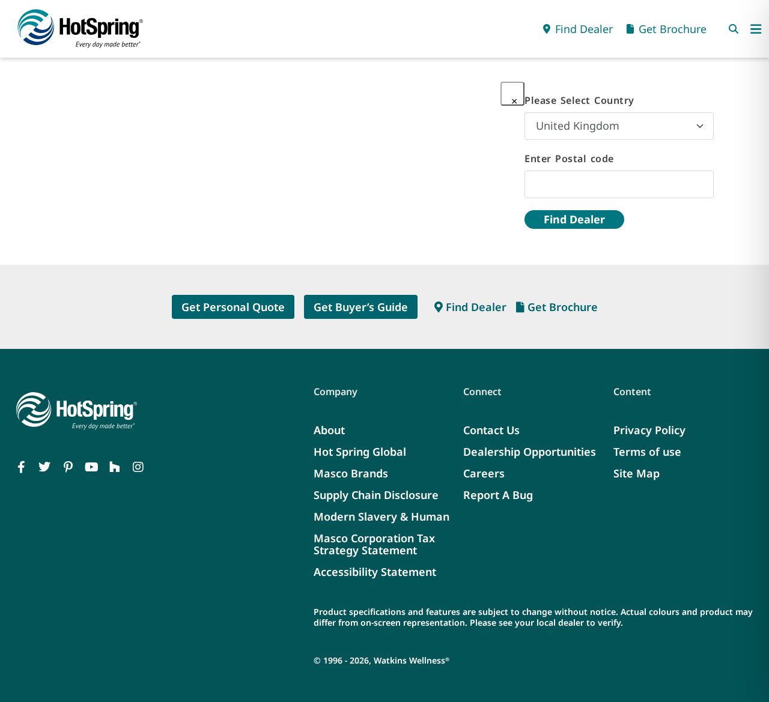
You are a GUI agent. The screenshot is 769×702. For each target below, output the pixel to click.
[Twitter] (44, 467)
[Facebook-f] (21, 467)
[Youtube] (91, 467)
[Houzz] (115, 467)
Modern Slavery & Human (381, 516)
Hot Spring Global (360, 451)
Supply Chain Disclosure (376, 495)
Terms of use (647, 451)
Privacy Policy (649, 430)
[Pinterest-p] (68, 467)
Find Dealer (574, 219)
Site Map (636, 473)
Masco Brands (351, 473)
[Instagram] (138, 467)
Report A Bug (498, 495)
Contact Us (491, 430)
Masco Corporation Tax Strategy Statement (374, 544)
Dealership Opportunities (529, 451)
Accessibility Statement (375, 571)
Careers (484, 473)
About (329, 430)
